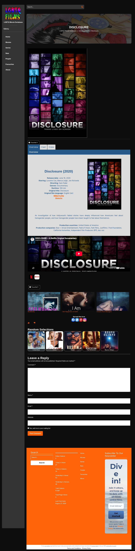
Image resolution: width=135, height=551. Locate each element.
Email (30, 406)
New (7, 53)
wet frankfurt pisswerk (111, 546)
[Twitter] (77, 320)
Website (30, 417)
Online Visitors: (60, 456)
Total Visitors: (60, 488)
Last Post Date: (60, 501)
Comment (32, 365)
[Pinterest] (81, 320)
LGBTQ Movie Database (13, 22)
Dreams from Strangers (104, 311)
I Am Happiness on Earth (70, 311)
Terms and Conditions (74, 548)
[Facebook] (73, 320)
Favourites (10, 64)
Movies (8, 42)
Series (8, 48)
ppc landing (47, 546)
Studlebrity (31, 311)
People (8, 59)
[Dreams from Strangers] (113, 301)
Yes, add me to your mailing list (39, 428)
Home (8, 37)
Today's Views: (60, 462)
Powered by (31, 284)
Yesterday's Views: (62, 475)
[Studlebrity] (44, 301)
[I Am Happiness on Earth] (78, 301)
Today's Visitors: (61, 469)
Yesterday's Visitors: (62, 482)
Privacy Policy (86, 548)
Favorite (34, 142)
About (8, 70)
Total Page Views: (61, 495)
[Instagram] (84, 320)
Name (30, 395)
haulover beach (94, 546)
